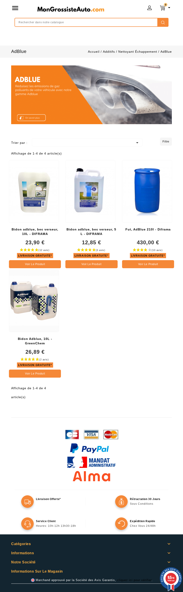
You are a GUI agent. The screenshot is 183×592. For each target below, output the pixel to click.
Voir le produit (35, 264)
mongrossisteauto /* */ (70, 9)
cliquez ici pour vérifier (134, 580)
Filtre (165, 141)
